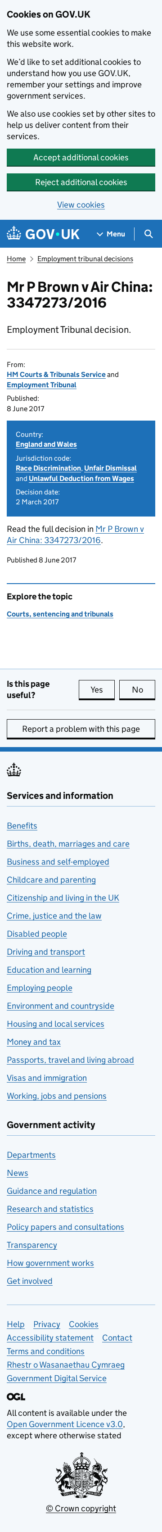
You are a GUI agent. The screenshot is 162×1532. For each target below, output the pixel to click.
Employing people (39, 988)
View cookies (81, 204)
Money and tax (34, 1042)
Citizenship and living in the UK (63, 898)
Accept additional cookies (81, 157)
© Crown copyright (81, 1508)
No (143, 689)
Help (16, 1324)
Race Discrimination (48, 468)
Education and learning (49, 970)
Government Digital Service (57, 1378)
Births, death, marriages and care (68, 844)
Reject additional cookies (81, 182)
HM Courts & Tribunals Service (56, 374)
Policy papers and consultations (65, 1227)
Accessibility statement (50, 1338)
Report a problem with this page (81, 729)
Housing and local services (55, 1024)
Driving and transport (46, 952)
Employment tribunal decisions (85, 258)
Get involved (30, 1281)
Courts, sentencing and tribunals (60, 614)
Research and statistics (50, 1209)
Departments (31, 1155)
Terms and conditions (46, 1351)
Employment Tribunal (41, 385)
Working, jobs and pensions (57, 1096)
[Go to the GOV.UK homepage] (43, 234)
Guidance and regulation (52, 1191)
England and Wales (46, 444)
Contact (117, 1338)
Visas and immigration (47, 1078)
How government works (50, 1263)
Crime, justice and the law (54, 916)
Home (16, 258)
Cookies (84, 1324)
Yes (102, 689)
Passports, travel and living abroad (70, 1060)
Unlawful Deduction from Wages (81, 478)
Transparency (32, 1245)
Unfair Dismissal (110, 468)
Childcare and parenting (51, 880)
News (17, 1173)
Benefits (22, 825)
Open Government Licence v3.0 (65, 1424)
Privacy (46, 1324)
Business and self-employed (58, 862)
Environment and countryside (60, 1006)
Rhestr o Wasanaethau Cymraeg (66, 1365)
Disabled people (37, 934)
